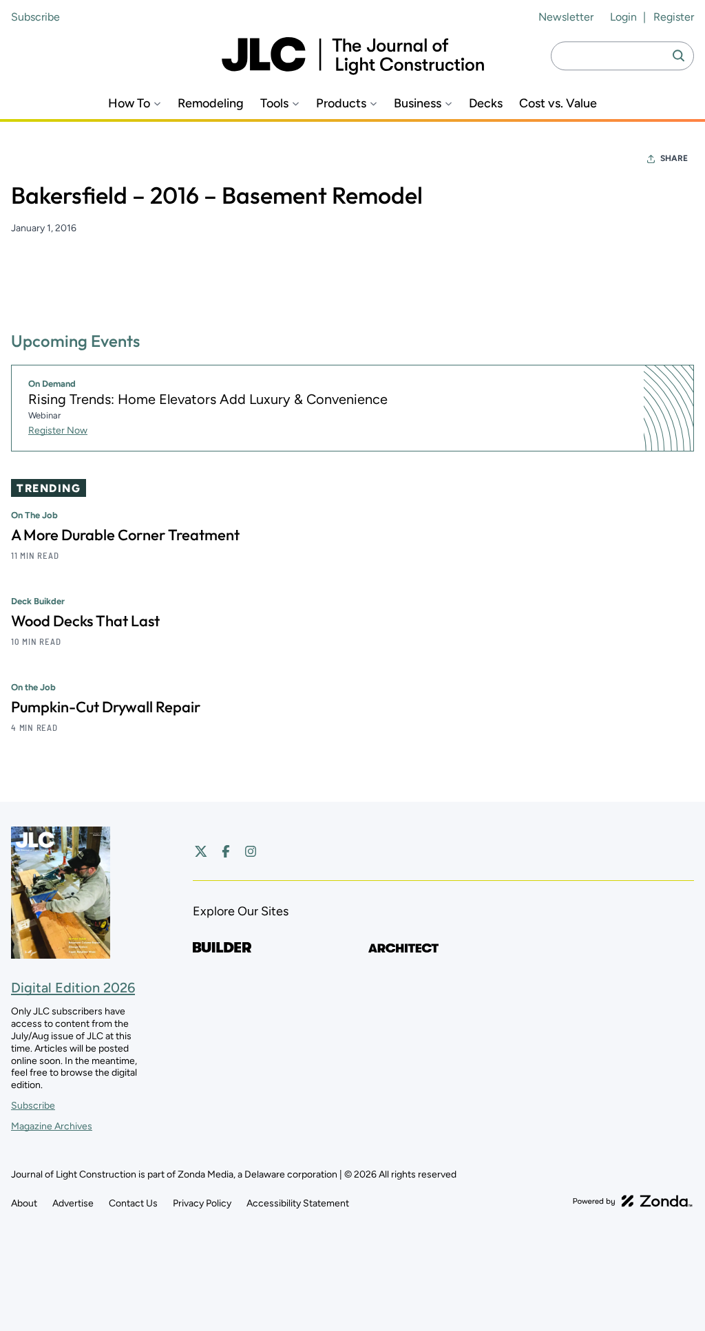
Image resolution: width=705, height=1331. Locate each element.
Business (417, 103)
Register (673, 16)
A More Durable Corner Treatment (125, 534)
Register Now (57, 430)
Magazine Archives (51, 1126)
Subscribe (35, 16)
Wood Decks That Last (85, 620)
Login (623, 16)
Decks (486, 103)
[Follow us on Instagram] (250, 851)
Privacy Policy (202, 1203)
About (24, 1203)
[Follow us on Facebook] (226, 851)
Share (674, 158)
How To (129, 103)
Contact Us (133, 1203)
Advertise (73, 1203)
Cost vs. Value (558, 103)
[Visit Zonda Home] (632, 1201)
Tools (274, 103)
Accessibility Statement (297, 1203)
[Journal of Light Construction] (353, 56)
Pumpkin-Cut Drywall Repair (105, 706)
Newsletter (565, 16)
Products (341, 103)
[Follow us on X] (201, 851)
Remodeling (211, 103)
